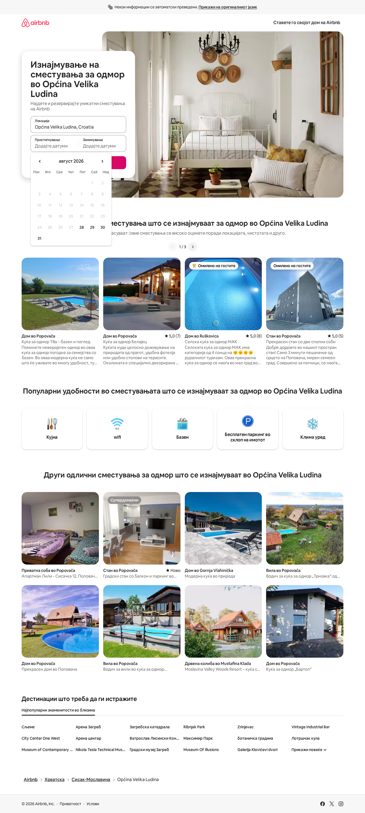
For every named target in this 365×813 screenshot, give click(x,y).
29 (92, 227)
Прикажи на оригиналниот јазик (228, 7)
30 (103, 227)
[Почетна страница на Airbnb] (35, 22)
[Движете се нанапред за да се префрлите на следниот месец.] (102, 161)
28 (81, 227)
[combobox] (78, 127)
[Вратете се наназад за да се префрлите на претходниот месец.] (40, 161)
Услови (92, 803)
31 (39, 238)
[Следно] (192, 246)
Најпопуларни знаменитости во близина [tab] (58, 710)
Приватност (70, 803)
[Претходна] (172, 246)
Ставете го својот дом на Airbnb (306, 22)
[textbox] (54, 146)
